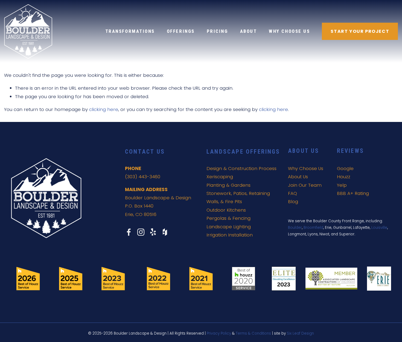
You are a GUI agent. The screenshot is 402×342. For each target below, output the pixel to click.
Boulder (295, 227)
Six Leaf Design (300, 333)
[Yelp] (153, 232)
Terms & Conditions (253, 333)
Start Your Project (360, 31)
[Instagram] (141, 232)
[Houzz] (165, 232)
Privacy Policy (219, 333)
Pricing (217, 31)
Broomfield (313, 227)
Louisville (379, 227)
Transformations (130, 31)
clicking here (103, 109)
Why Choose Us (289, 31)
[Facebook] (129, 232)
